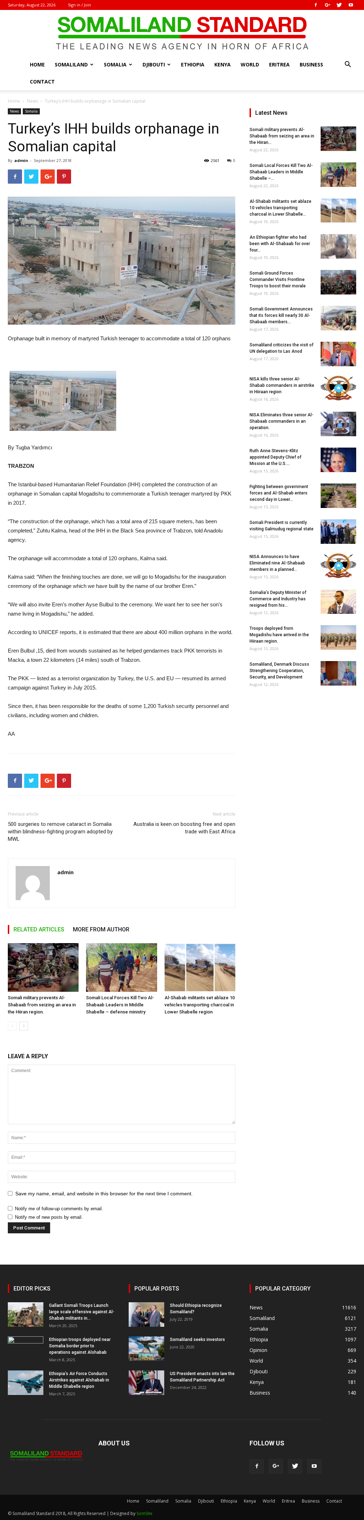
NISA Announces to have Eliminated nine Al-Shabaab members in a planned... (277, 563)
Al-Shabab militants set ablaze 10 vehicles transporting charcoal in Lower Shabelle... (280, 208)
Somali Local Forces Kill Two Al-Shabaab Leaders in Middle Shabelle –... (281, 172)
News (32, 101)
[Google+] (327, 5)
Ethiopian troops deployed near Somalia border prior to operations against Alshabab (80, 1346)
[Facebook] (315, 5)
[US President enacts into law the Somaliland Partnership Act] (146, 1382)
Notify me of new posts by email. (49, 1217)
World (250, 64)
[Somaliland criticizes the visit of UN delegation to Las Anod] (338, 354)
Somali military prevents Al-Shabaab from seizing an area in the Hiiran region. (42, 1005)
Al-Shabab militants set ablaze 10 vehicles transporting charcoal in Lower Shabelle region (200, 1005)
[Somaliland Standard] (182, 33)
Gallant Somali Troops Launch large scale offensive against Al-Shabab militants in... (81, 1312)
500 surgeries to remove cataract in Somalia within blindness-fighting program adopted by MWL (60, 831)
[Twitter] (339, 5)
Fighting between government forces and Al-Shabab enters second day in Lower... (279, 493)
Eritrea (279, 64)
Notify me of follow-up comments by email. (59, 1208)
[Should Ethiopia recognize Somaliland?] (146, 1314)
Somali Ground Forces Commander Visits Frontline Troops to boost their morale (278, 279)
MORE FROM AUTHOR (101, 929)
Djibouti (154, 64)
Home (37, 64)
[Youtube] (351, 5)
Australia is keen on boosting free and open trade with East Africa (184, 828)
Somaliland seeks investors (197, 1339)
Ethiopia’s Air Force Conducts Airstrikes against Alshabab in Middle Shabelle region (79, 1380)
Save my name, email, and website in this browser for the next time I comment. (104, 1193)
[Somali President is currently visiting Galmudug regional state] (338, 531)
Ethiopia (192, 64)
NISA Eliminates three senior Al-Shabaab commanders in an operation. (282, 421)
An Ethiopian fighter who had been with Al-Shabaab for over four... (280, 244)
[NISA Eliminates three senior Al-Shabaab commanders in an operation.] (338, 424)
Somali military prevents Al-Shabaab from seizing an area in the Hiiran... (282, 136)
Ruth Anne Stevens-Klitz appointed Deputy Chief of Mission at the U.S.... (275, 457)
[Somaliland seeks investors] (146, 1348)
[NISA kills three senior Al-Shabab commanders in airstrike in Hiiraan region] (338, 388)
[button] (347, 65)
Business (311, 64)
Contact (42, 81)
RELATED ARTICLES (39, 929)
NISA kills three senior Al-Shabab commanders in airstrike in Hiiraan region (282, 385)
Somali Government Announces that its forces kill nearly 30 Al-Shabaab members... (281, 315)
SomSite (144, 1513)
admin (21, 160)
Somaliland (71, 64)
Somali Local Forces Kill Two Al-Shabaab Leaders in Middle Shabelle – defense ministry (120, 1005)
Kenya (222, 64)
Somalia (115, 64)
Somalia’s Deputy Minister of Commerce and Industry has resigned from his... (278, 599)
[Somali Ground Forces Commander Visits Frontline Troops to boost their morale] (338, 282)
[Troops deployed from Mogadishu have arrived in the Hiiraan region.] (338, 637)
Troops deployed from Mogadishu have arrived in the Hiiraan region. (279, 635)
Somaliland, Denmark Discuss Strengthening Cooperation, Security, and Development (279, 671)
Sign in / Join (79, 4)
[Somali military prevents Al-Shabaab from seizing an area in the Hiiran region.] (43, 967)
